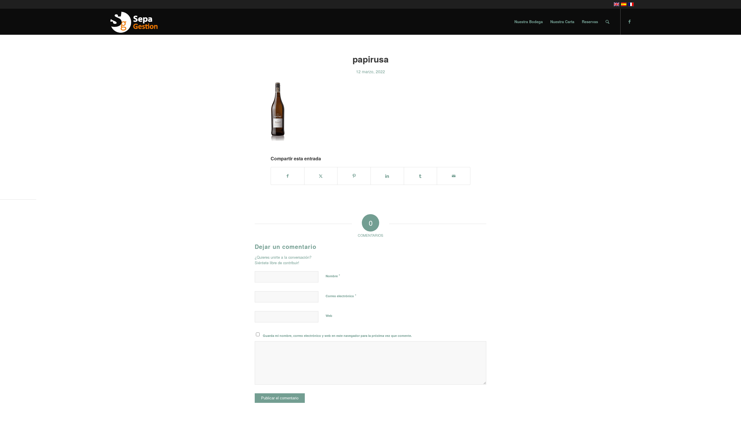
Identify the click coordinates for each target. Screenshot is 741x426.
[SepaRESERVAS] (133, 22)
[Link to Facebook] (629, 21)
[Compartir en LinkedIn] (387, 176)
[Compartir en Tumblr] (420, 176)
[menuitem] (528, 22)
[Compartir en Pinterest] (354, 176)
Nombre (333, 275)
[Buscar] (607, 22)
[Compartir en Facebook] (287, 176)
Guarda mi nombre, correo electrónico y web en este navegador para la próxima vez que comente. (337, 335)
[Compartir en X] (321, 176)
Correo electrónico (341, 295)
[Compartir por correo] (453, 176)
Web (329, 315)
